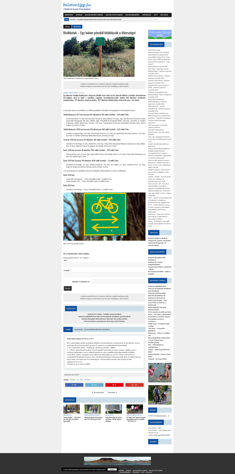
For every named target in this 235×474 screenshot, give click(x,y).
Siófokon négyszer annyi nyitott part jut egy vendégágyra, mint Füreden (104, 86)
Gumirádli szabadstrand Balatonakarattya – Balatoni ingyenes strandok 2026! (157, 101)
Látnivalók (79, 15)
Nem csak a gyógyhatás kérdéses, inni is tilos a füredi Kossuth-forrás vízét (159, 139)
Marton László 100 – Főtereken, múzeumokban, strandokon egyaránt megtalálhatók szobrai (158, 186)
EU (78, 380)
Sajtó (156, 15)
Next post (111, 392)
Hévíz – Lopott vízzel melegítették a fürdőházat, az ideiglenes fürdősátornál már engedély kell (160, 200)
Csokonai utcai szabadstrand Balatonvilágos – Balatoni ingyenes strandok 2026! (159, 94)
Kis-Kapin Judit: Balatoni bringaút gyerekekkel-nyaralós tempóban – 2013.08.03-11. (135, 419)
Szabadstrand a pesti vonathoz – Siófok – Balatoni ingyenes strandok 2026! (159, 87)
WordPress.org (153, 433)
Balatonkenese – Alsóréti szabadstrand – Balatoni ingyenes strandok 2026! (159, 108)
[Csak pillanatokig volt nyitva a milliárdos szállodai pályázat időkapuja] (113, 412)
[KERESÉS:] (161, 19)
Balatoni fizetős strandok (114, 15)
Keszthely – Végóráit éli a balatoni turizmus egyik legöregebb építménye (159, 120)
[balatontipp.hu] (80, 6)
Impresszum (152, 428)
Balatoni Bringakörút (132, 15)
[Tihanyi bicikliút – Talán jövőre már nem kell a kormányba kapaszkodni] (71, 412)
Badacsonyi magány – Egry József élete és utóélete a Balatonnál (157, 302)
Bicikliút (72, 380)
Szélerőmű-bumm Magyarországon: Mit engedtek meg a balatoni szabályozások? (158, 52)
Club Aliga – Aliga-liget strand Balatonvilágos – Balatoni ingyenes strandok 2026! (159, 71)
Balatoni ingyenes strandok (94, 15)
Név (66, 260)
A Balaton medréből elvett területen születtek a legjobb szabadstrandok (104, 84)
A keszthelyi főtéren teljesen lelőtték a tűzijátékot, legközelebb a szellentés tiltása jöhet (159, 155)
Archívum (151, 416)
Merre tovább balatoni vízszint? (158, 160)
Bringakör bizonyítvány (92, 415)
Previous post (99, 392)
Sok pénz (87, 380)
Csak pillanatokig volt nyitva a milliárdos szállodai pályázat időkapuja (113, 419)
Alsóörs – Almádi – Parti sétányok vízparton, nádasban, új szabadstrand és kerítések (159, 179)
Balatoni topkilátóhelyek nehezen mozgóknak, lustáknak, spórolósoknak (104, 316)
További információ (100, 469)
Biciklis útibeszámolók (133, 415)
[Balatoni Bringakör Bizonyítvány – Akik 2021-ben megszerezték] (92, 412)
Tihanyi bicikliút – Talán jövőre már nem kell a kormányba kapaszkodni (72, 419)
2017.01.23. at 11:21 (87, 339)
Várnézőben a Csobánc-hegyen (159, 317)
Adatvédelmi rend (164, 430)
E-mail (67, 270)
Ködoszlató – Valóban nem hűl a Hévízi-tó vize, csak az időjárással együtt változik (159, 165)
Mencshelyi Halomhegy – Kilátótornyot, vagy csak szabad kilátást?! (158, 132)
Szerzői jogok (152, 430)
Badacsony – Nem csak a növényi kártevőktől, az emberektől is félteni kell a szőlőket (159, 216)
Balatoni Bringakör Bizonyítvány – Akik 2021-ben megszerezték (93, 418)
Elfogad (112, 469)
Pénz (81, 380)
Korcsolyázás (146, 15)
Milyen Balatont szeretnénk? (157, 66)
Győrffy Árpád (73, 92)
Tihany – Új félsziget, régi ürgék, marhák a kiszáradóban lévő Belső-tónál (159, 223)
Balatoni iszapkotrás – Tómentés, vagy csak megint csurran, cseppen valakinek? (159, 193)
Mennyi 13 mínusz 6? (81, 281)
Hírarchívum (69, 15)
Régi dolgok (164, 15)
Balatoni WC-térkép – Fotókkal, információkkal (104, 314)
